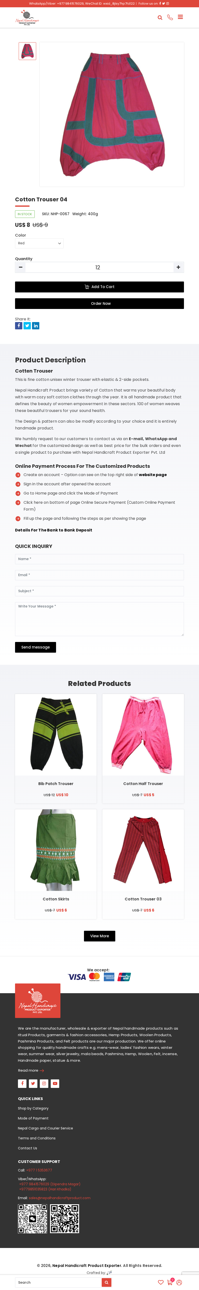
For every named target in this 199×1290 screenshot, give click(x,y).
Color (20, 235)
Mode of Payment (33, 1118)
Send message (35, 647)
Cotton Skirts (56, 899)
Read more (28, 1070)
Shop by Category (33, 1108)
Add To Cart (103, 286)
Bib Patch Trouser (56, 783)
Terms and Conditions (37, 1138)
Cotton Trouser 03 (143, 899)
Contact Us (27, 1148)
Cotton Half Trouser (143, 783)
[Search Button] (106, 1282)
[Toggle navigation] (178, 17)
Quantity (24, 259)
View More (99, 936)
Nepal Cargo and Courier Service (45, 1128)
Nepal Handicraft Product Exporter (86, 1265)
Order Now (101, 303)
